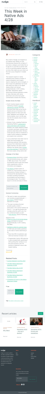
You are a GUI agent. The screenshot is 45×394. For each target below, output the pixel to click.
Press (32, 354)
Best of (36, 65)
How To (36, 88)
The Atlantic (10, 168)
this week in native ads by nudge (16, 300)
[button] (41, 2)
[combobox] (29, 1)
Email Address (19, 378)
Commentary (36, 75)
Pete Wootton (12, 214)
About (17, 354)
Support (32, 352)
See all (40, 313)
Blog (7, 7)
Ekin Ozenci (10, 200)
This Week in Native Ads (12, 7)
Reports (36, 74)
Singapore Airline (12, 157)
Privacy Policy (33, 356)
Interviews (37, 69)
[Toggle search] (35, 2)
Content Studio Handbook (36, 104)
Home (5, 7)
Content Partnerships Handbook (36, 109)
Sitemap (32, 358)
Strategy (36, 91)
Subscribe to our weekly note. (12, 186)
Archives (35, 58)
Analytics (36, 57)
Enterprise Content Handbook (36, 114)
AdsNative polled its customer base (17, 227)
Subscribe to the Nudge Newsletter (11, 290)
